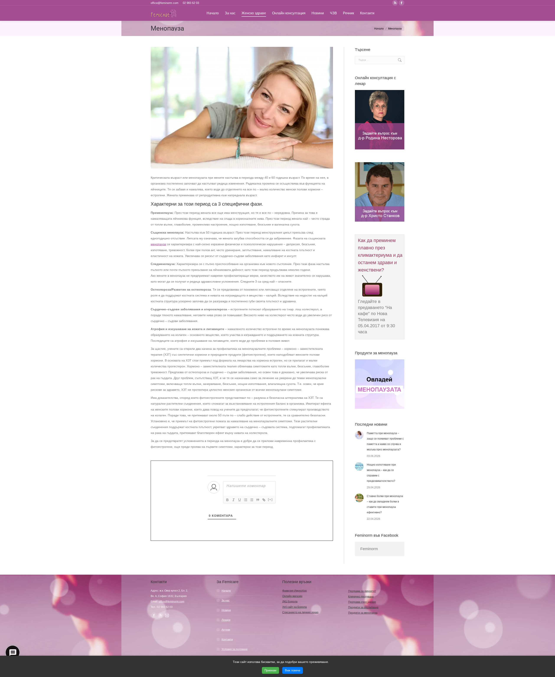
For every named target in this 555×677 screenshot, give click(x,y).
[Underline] (240, 499)
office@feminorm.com (164, 3)
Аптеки (226, 629)
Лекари (226, 619)
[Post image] (359, 435)
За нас (226, 600)
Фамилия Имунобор (294, 590)
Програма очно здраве (362, 601)
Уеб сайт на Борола (294, 606)
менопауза (158, 244)
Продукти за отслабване (363, 607)
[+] (270, 499)
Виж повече (292, 670)
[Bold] (227, 499)
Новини (226, 610)
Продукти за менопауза (362, 612)
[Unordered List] (252, 499)
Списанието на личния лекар (300, 612)
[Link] (264, 499)
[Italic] (233, 499)
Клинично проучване (361, 596)
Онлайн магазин (292, 596)
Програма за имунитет (362, 591)
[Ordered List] (246, 499)
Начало (226, 590)
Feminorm (369, 549)
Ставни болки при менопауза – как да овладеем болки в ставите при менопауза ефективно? (385, 504)
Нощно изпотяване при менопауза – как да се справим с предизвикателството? (381, 472)
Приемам (270, 670)
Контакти (227, 639)
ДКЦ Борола (289, 601)
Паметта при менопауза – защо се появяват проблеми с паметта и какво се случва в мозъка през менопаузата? (385, 441)
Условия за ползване (235, 649)
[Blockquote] (258, 499)
